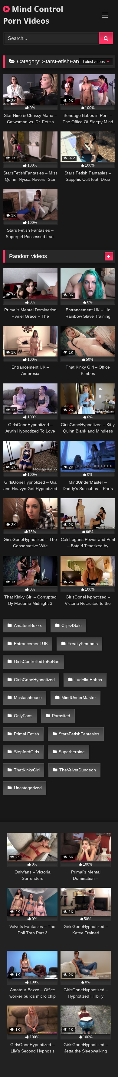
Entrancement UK (31, 643)
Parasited (61, 715)
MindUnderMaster (78, 697)
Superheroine (72, 751)
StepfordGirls (26, 751)
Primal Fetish (26, 733)
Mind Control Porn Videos (33, 14)
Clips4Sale (71, 625)
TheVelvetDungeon (77, 769)
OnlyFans (23, 715)
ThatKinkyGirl (27, 769)
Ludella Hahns (88, 679)
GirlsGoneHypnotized (34, 679)
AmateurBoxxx (28, 625)
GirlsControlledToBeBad (37, 661)
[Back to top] (99, 1059)
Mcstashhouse (28, 697)
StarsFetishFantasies (79, 733)
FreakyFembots (82, 643)
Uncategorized (28, 787)
